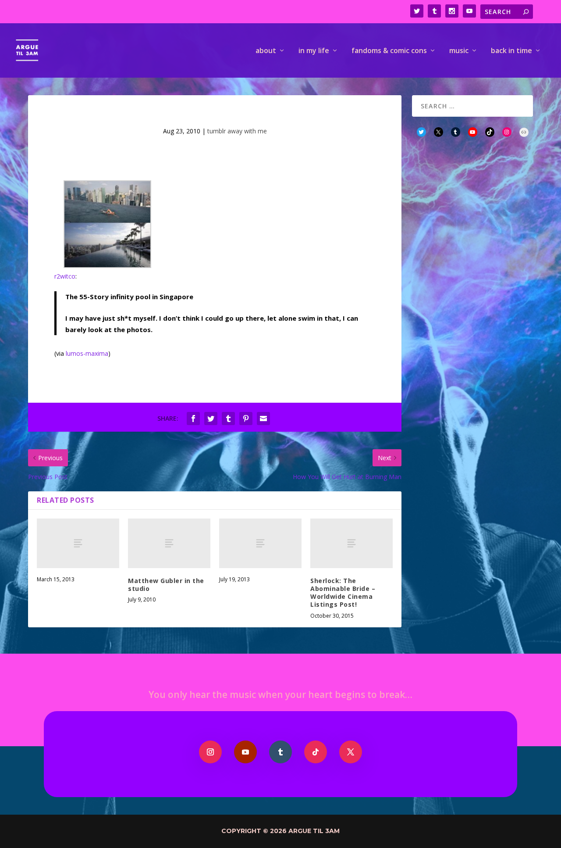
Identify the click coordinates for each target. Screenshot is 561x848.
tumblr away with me (237, 131)
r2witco (64, 276)
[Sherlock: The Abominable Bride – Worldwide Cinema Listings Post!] (351, 543)
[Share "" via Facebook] (193, 418)
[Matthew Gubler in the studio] (169, 543)
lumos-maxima (87, 353)
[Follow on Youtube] (245, 752)
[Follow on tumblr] (280, 752)
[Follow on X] (350, 752)
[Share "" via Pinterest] (246, 418)
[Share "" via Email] (263, 418)
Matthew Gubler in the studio (166, 584)
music (459, 51)
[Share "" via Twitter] (211, 418)
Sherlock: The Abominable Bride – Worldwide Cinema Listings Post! (342, 592)
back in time (511, 51)
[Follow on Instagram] (210, 752)
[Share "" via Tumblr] (228, 418)
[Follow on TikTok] (315, 752)
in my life (313, 51)
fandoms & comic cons (389, 51)
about (266, 51)
